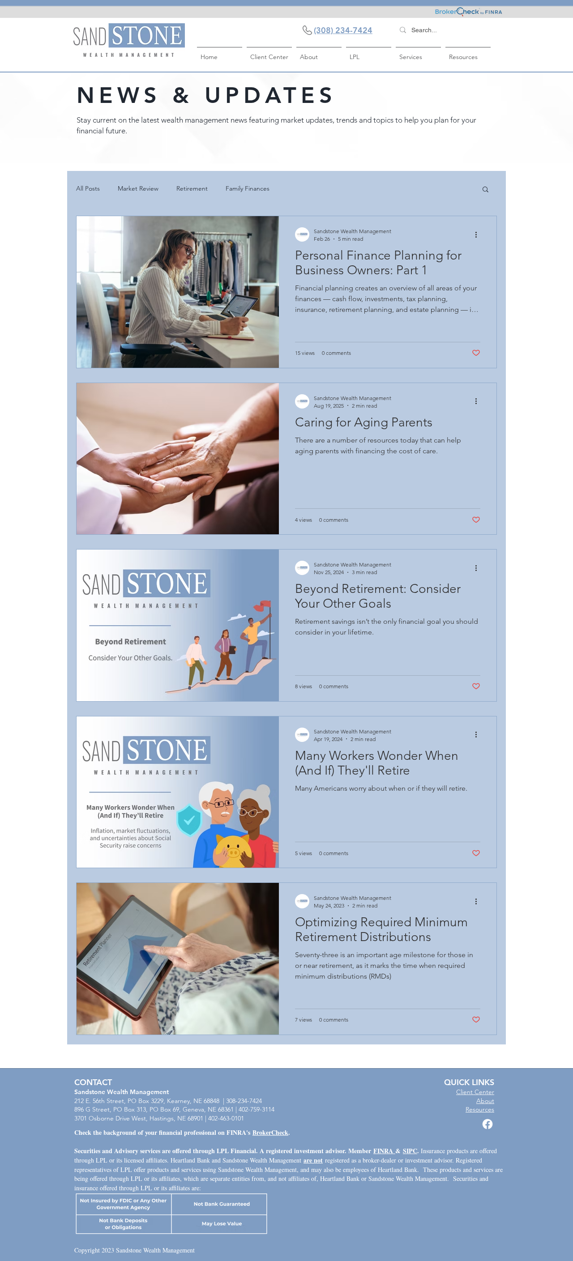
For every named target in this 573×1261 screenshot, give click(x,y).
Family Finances (247, 188)
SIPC (410, 1150)
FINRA (384, 1150)
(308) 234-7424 (343, 30)
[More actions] (479, 234)
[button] (485, 190)
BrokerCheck (270, 1132)
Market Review (138, 188)
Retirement (192, 188)
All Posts (88, 188)
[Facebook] (487, 1124)
